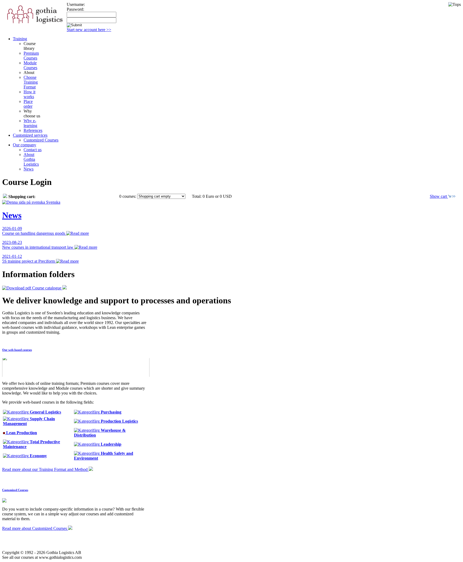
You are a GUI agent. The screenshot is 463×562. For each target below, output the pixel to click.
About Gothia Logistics (31, 159)
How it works (29, 94)
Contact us (33, 149)
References (33, 130)
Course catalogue (46, 288)
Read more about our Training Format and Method (45, 469)
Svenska (52, 202)
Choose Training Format (31, 82)
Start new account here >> (89, 29)
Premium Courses (31, 55)
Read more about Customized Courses (35, 528)
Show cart (439, 196)
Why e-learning (30, 123)
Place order (28, 104)
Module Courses (30, 65)
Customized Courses (41, 140)
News (28, 169)
